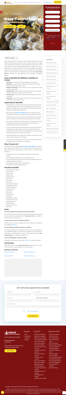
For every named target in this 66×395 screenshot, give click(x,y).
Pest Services (28, 336)
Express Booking (58, 2)
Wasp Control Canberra (51, 62)
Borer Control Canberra (51, 105)
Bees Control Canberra (51, 108)
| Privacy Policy (35, 386)
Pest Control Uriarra (53, 343)
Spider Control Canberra (51, 66)
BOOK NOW (53, 43)
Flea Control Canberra (50, 83)
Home (26, 334)
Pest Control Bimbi (53, 355)
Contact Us (27, 338)
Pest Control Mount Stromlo (55, 345)
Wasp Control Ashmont (9, 252)
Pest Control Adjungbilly (54, 362)
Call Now (21, 26)
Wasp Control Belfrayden (29, 252)
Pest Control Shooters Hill (54, 359)
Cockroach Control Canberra (52, 101)
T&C (51, 37)
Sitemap (27, 339)
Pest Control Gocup (53, 367)
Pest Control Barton (53, 353)
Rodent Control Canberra (51, 69)
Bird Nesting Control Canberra (52, 128)
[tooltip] (1, 9)
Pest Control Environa (54, 338)
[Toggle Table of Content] (16, 58)
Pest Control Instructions (32, 311)
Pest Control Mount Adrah (55, 360)
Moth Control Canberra (51, 79)
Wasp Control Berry (8, 256)
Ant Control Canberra (50, 115)
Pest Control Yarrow (53, 336)
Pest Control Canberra (51, 76)
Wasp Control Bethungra (29, 256)
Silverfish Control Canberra (52, 132)
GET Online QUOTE (33, 316)
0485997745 (49, 2)
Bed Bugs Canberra (50, 111)
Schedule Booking (10, 26)
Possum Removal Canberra (52, 72)
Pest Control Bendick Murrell (55, 357)
